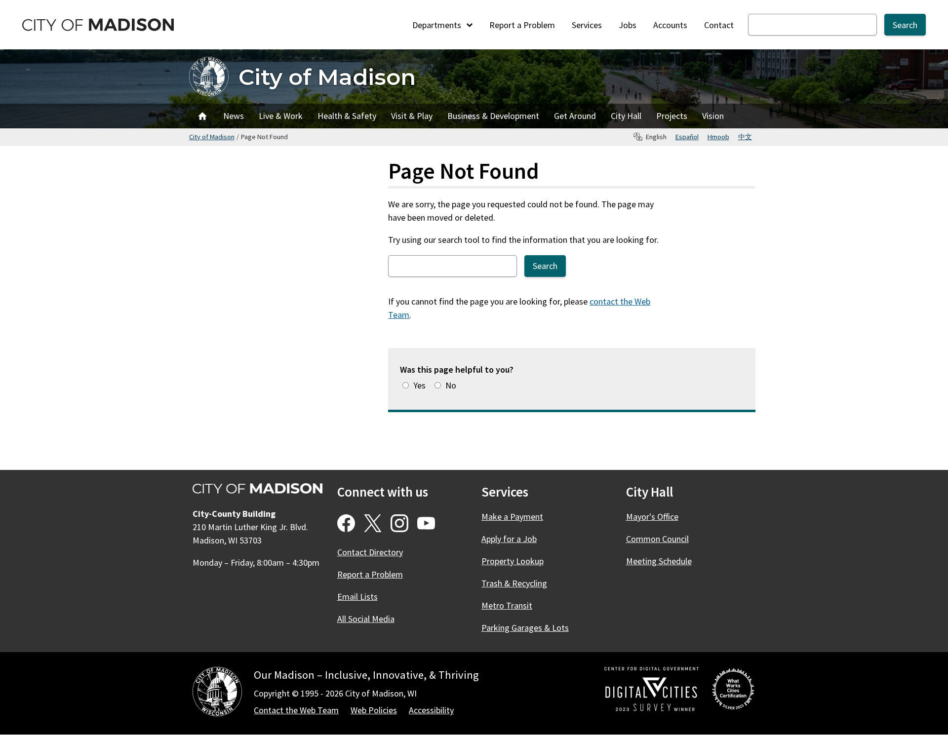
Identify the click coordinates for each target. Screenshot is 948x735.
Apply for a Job (509, 538)
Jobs (627, 25)
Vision (713, 115)
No (450, 385)
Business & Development (493, 115)
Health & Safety (346, 115)
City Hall (626, 115)
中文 (745, 136)
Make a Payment (512, 516)
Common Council (657, 538)
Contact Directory (370, 552)
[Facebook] (346, 523)
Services (587, 25)
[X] (373, 523)
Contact (719, 25)
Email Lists (357, 596)
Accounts (670, 25)
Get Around (575, 115)
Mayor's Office (652, 516)
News (233, 115)
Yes (419, 385)
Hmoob (718, 136)
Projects (671, 115)
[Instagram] (399, 523)
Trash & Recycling (514, 583)
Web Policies (374, 710)
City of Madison (327, 76)
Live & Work (281, 115)
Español (687, 136)
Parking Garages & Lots (525, 627)
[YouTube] (426, 523)
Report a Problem (522, 25)
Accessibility (431, 710)
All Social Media (366, 618)
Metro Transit (506, 605)
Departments (437, 25)
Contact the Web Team (296, 710)
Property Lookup (512, 561)
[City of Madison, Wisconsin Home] (217, 693)
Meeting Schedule (659, 561)
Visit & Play (412, 115)
